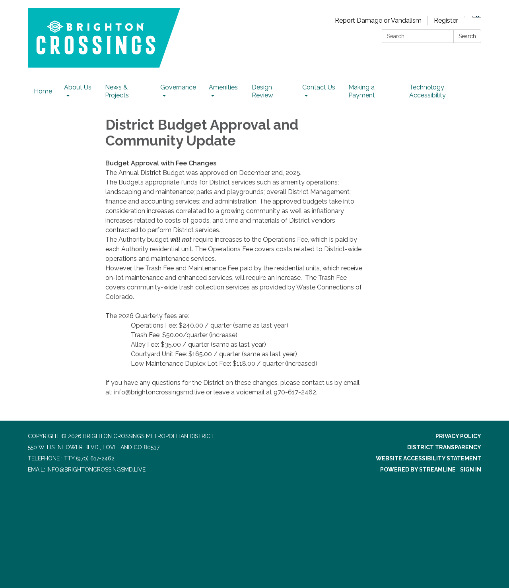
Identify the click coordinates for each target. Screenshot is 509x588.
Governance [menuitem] (178, 87)
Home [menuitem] (43, 91)
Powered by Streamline (418, 469)
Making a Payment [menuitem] (361, 91)
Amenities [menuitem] (223, 87)
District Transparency (444, 447)
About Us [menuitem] (77, 87)
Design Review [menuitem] (262, 91)
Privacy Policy (458, 436)
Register (446, 20)
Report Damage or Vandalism (378, 20)
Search (467, 36)
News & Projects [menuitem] (117, 91)
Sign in (470, 469)
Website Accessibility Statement (428, 458)
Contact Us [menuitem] (318, 87)
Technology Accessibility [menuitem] (427, 91)
